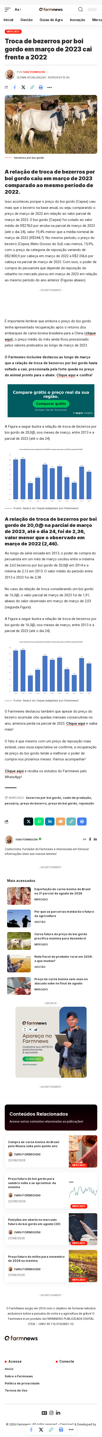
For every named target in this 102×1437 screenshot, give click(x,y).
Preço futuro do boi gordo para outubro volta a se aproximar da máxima (32, 1183)
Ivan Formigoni (34, 72)
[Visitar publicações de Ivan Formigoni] (10, 75)
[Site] (85, 840)
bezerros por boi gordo (43, 797)
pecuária (12, 803)
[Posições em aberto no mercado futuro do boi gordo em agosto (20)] (83, 1229)
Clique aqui (65, 375)
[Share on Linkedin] (50, 821)
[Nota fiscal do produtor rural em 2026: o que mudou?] (19, 963)
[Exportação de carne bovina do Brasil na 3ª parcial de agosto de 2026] (19, 896)
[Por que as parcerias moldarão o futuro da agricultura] (19, 918)
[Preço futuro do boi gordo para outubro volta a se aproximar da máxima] (83, 1190)
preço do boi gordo (62, 803)
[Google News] (44, 1413)
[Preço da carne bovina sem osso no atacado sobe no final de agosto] (19, 986)
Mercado (13, 31)
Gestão (40, 922)
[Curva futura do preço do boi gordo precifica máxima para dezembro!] (19, 941)
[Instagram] (51, 1413)
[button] (9, 10)
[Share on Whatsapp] (39, 821)
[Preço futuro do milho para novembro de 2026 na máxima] (83, 1266)
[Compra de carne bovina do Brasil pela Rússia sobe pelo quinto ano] (83, 1151)
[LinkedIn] (95, 840)
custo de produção (77, 797)
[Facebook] (90, 840)
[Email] (60, 821)
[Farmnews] (50, 10)
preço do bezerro (33, 803)
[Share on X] (23, 87)
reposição (86, 803)
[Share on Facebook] (14, 87)
